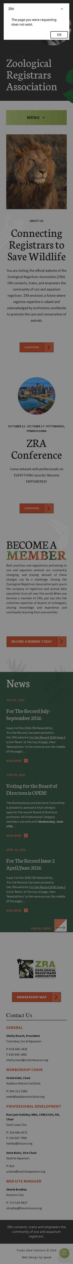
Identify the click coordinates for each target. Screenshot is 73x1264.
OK (59, 35)
